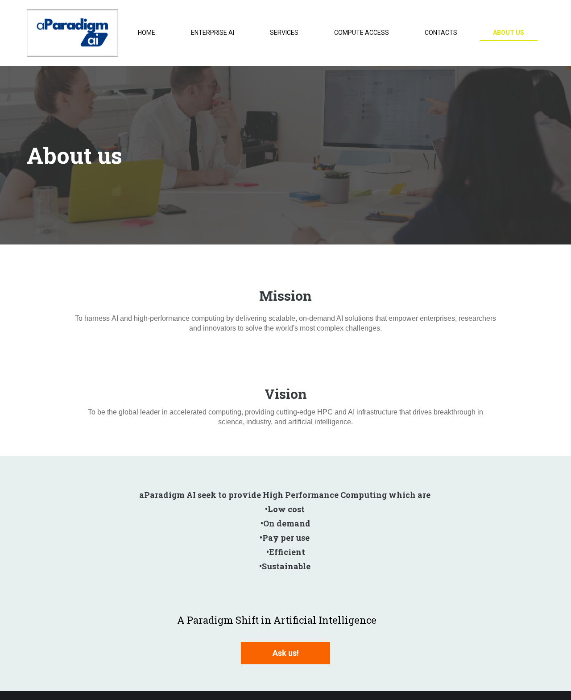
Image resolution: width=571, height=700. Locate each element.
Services (284, 32)
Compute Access (361, 32)
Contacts (441, 32)
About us (508, 32)
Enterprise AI (212, 32)
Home (146, 32)
